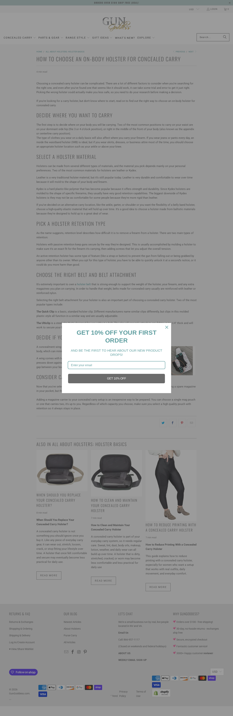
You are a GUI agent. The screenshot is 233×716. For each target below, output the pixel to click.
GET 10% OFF (116, 378)
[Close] (166, 327)
